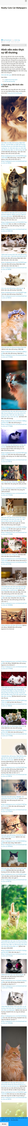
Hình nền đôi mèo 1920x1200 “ (9, 554)
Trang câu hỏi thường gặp (14, 93)
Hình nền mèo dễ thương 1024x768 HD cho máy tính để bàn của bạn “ (13, 836)
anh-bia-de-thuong (9, 81)
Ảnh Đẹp (18, 40)
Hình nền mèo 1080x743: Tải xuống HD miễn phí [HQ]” (13, 869)
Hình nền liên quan (6, 75)
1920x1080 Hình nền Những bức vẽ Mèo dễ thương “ (13, 446)
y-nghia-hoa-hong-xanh (10, 79)
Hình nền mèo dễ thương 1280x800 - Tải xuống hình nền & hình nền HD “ (12, 797)
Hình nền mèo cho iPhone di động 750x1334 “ (13, 348)
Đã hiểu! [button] (4, 1124)
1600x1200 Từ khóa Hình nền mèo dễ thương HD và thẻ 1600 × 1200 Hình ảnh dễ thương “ (14, 255)
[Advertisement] (14, 24)
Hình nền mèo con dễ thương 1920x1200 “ (13, 726)
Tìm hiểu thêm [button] (14, 1120)
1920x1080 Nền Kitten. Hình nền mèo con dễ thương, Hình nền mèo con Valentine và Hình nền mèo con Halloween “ (14, 1008)
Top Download (7, 40)
